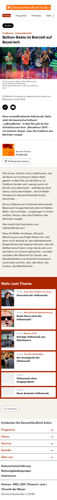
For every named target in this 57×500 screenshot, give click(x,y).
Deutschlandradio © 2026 (18, 494)
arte (43, 484)
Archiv (8, 25)
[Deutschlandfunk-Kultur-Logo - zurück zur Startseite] (28, 7)
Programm (21, 15)
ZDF (23, 484)
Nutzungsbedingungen (16, 470)
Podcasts (36, 15)
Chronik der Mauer (13, 489)
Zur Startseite (10, 408)
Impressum (8, 475)
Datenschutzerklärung (15, 466)
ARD (16, 484)
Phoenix (34, 484)
